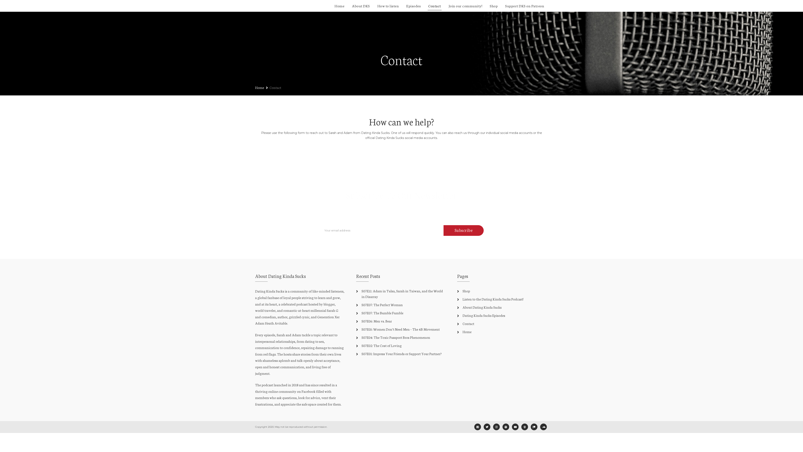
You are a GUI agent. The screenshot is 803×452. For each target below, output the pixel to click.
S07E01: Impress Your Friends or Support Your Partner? (402, 353)
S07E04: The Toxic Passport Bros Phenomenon (396, 337)
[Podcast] (524, 427)
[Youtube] (515, 427)
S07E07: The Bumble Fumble (382, 312)
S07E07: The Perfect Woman (382, 304)
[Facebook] (477, 427)
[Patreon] (534, 427)
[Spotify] (506, 427)
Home (339, 5)
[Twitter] (487, 427)
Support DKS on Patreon (524, 5)
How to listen (388, 5)
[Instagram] (496, 427)
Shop (494, 5)
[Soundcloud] (543, 427)
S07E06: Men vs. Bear (377, 320)
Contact (434, 5)
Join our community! (465, 5)
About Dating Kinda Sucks (482, 307)
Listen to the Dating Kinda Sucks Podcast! (493, 299)
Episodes (413, 5)
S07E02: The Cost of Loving (382, 345)
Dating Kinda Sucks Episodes (484, 315)
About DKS (361, 5)
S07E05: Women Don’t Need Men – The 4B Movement (401, 329)
